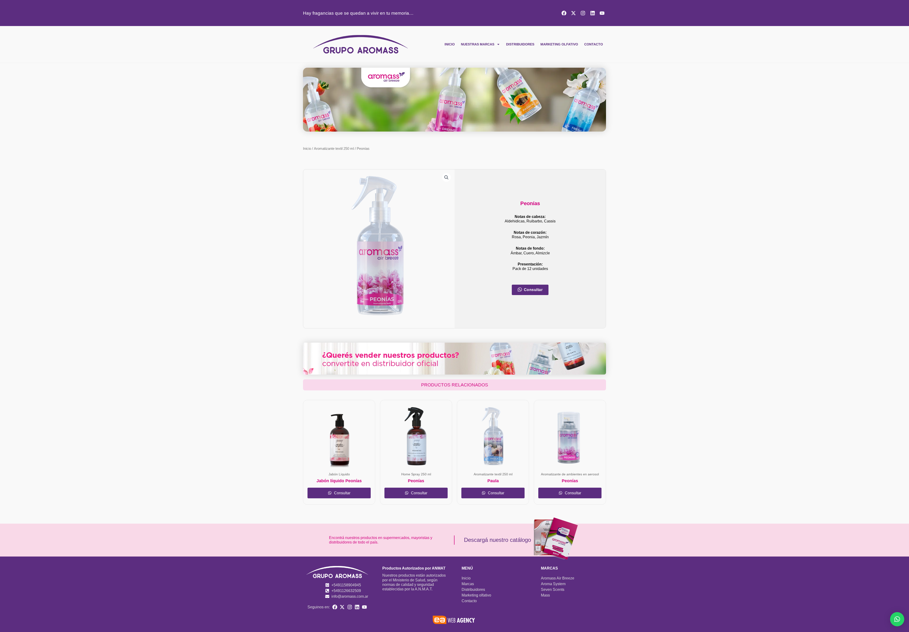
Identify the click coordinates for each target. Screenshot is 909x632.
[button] (446, 177)
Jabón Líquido (339, 474)
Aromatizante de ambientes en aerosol (570, 474)
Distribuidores (520, 44)
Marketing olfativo (559, 44)
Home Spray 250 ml (416, 474)
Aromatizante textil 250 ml (334, 148)
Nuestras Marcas (477, 44)
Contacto (593, 44)
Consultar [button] (533, 290)
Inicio (450, 44)
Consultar (341, 493)
